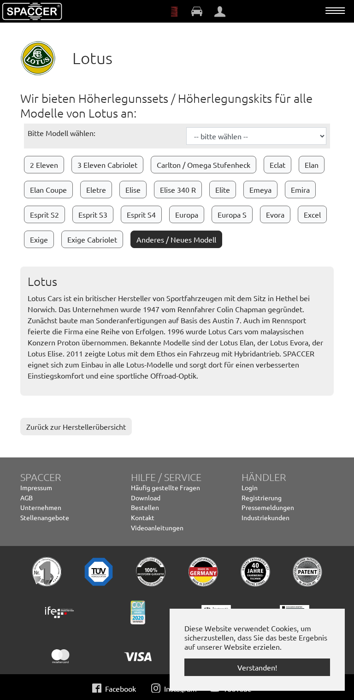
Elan (312, 164)
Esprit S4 (141, 214)
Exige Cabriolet (92, 239)
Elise (133, 189)
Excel (312, 214)
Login (250, 487)
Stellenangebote (44, 517)
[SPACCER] (32, 11)
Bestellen (145, 507)
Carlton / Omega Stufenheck (203, 164)
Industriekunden (265, 517)
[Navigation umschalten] (335, 10)
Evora (275, 214)
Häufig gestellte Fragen (165, 487)
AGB (26, 497)
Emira (300, 189)
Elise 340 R (178, 189)
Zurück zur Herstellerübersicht (76, 426)
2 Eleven (44, 164)
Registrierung (262, 497)
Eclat (277, 164)
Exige (39, 239)
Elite (222, 189)
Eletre (96, 189)
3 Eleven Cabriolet (107, 164)
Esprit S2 (44, 214)
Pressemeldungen (268, 507)
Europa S (232, 214)
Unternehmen (40, 507)
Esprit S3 (92, 214)
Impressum (36, 487)
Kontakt (142, 517)
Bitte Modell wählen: (61, 132)
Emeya (260, 189)
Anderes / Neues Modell (176, 239)
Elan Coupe (48, 189)
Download (145, 497)
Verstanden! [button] (257, 667)
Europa (186, 214)
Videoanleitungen (157, 527)
